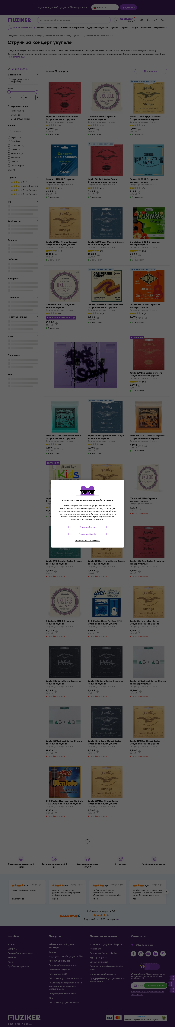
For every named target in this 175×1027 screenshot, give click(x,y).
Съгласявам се (87, 527)
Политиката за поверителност (87, 519)
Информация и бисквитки (87, 540)
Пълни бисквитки (87, 534)
